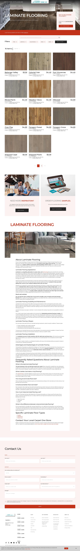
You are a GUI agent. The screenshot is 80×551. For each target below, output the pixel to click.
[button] (50, 7)
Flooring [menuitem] (32, 517)
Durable (19, 415)
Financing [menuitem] (33, 531)
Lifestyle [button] (22, 41)
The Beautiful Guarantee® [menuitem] (56, 524)
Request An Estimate (66, 4)
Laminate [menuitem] (32, 525)
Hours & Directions (54, 4)
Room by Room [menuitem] (68, 519)
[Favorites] (52, 7)
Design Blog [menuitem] (44, 526)
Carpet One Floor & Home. (13, 545)
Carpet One (7, 9)
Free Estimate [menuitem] (33, 529)
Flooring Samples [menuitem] (45, 519)
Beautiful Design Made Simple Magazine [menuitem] (45, 523)
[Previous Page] (35, 165)
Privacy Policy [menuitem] (67, 527)
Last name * (43, 458)
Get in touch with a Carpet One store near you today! (46, 424)
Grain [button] (50, 41)
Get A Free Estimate (64, 25)
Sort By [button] (16, 48)
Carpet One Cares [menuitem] (68, 521)
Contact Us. (26, 32)
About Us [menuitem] (66, 517)
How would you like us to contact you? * (12, 470)
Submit (40, 506)
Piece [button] (42, 41)
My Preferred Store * (44, 483)
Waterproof (20, 416)
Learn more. (27, 549)
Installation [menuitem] (55, 528)
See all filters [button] (60, 41)
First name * (7, 458)
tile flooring (45, 272)
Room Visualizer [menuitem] (45, 517)
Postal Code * (7, 483)
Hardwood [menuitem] (33, 521)
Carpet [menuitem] (32, 523)
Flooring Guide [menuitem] (56, 521)
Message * (7, 490)
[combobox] (39, 37)
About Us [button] (20, 6)
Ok (66, 548)
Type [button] (14, 41)
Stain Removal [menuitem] (56, 517)
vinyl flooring (20, 373)
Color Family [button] (33, 41)
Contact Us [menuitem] (67, 523)
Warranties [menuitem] (55, 526)
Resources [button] (13, 6)
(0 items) (54, 7)
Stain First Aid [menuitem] (56, 519)
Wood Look (20, 417)
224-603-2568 (20, 1)
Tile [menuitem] (31, 527)
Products (13, 9)
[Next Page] (45, 165)
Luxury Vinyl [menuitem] (33, 519)
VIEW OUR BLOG (21, 210)
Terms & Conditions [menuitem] (68, 525)
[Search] (59, 37)
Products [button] (6, 6)
